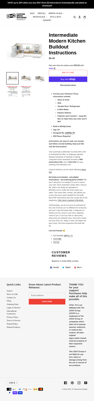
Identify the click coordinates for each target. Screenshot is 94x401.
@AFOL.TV (68, 236)
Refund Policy (12, 324)
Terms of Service (13, 320)
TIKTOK (56, 242)
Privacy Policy (12, 317)
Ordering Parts (12, 304)
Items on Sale (12, 294)
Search (9, 291)
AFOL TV (70, 389)
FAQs (9, 301)
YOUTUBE (57, 239)
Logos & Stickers (13, 308)
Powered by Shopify (80, 389)
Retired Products (13, 327)
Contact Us (11, 298)
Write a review (72, 261)
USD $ (12, 383)
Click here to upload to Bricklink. (71, 200)
